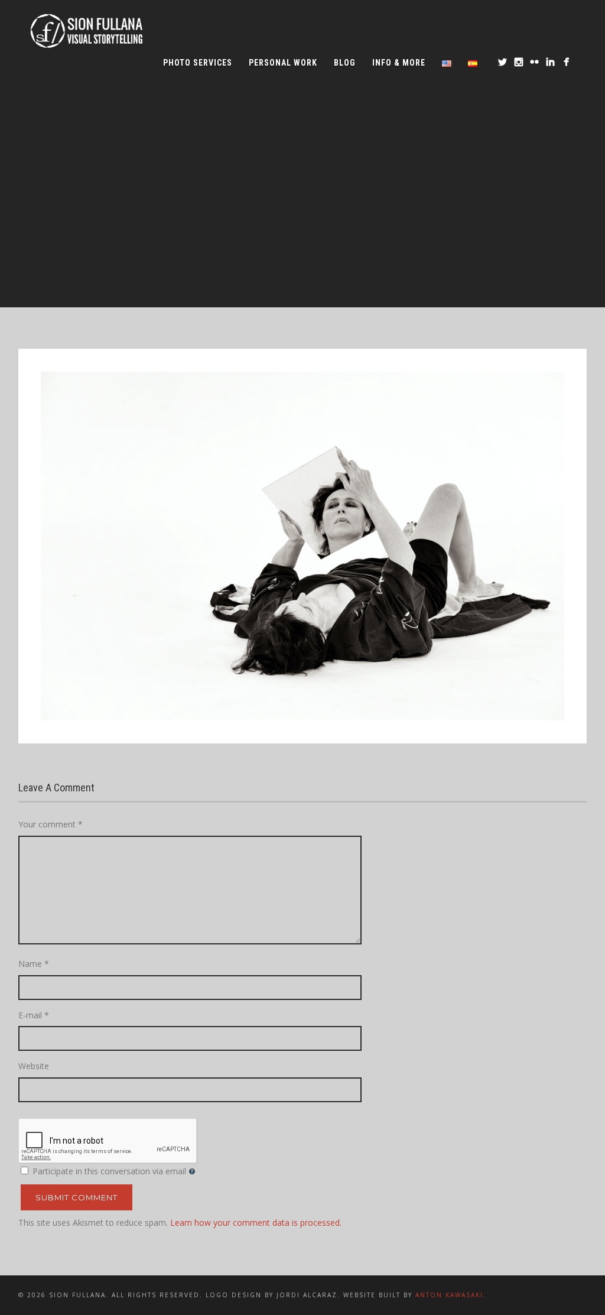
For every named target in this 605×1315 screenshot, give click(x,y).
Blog (345, 62)
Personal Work (283, 62)
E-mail (33, 1015)
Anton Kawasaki (449, 1295)
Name (33, 963)
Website (33, 1066)
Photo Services (197, 62)
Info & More (398, 62)
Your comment (50, 824)
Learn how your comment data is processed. (255, 1222)
